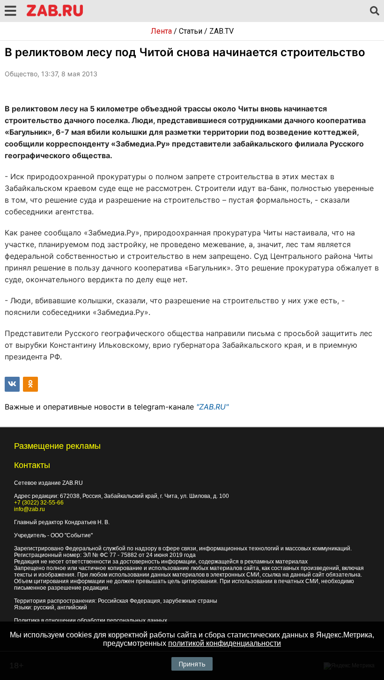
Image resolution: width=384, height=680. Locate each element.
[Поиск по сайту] (374, 11)
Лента (161, 31)
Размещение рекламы (57, 446)
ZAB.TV (221, 31)
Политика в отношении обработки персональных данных (90, 620)
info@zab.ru (29, 509)
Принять (192, 663)
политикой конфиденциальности (224, 643)
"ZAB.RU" (212, 406)
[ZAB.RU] (55, 14)
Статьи (190, 31)
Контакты (32, 465)
